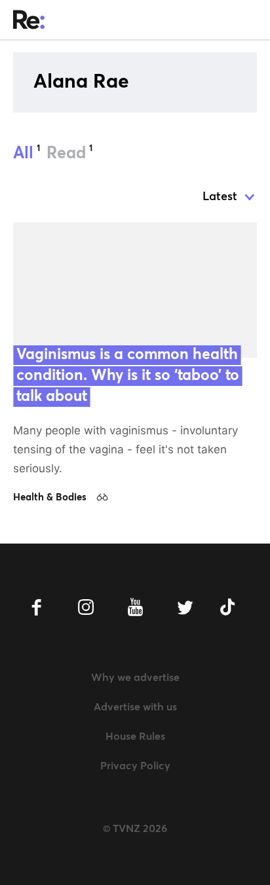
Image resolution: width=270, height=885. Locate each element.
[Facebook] (37, 607)
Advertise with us (135, 707)
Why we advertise (135, 677)
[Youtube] (135, 607)
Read (69, 153)
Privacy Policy (135, 766)
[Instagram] (86, 607)
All (26, 153)
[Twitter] (184, 607)
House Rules (135, 736)
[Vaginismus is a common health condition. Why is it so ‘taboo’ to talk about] (135, 290)
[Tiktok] (233, 607)
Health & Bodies (50, 497)
